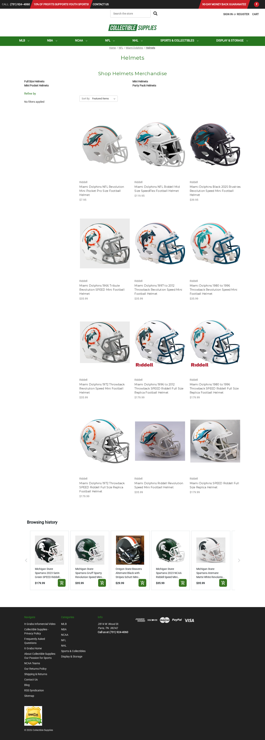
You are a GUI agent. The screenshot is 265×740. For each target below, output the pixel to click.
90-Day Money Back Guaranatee (224, 4)
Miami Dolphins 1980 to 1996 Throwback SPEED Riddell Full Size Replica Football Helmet (214, 388)
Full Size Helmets (34, 81)
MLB (22, 40)
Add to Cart (105, 148)
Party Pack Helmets (144, 85)
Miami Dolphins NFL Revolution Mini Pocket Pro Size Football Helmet (101, 191)
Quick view (105, 141)
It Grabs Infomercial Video (39, 623)
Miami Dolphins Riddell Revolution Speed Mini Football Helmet (158, 485)
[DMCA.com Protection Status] (33, 715)
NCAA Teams (32, 663)
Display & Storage (230, 40)
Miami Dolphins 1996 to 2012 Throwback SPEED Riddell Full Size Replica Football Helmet (158, 388)
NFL (108, 40)
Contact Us (101, 4)
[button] (26, 560)
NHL (135, 40)
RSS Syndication (34, 690)
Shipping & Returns (35, 674)
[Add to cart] (62, 583)
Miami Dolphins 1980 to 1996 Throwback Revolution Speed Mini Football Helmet (213, 289)
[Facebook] (256, 4)
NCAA (79, 40)
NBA (50, 40)
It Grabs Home (33, 648)
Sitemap (29, 695)
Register (243, 14)
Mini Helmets (140, 81)
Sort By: (86, 98)
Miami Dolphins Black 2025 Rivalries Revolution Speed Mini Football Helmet (215, 191)
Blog (27, 685)
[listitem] (49, 560)
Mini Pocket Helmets (36, 85)
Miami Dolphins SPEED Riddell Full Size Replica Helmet (214, 485)
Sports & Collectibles (177, 40)
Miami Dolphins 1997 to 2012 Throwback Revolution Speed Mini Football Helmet (158, 289)
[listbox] (105, 99)
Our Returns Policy (35, 668)
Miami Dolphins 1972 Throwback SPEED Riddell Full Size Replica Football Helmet (102, 487)
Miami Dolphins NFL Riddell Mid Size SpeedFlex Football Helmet (157, 189)
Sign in (228, 14)
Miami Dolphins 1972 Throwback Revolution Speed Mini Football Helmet (102, 388)
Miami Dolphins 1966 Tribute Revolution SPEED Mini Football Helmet (102, 289)
